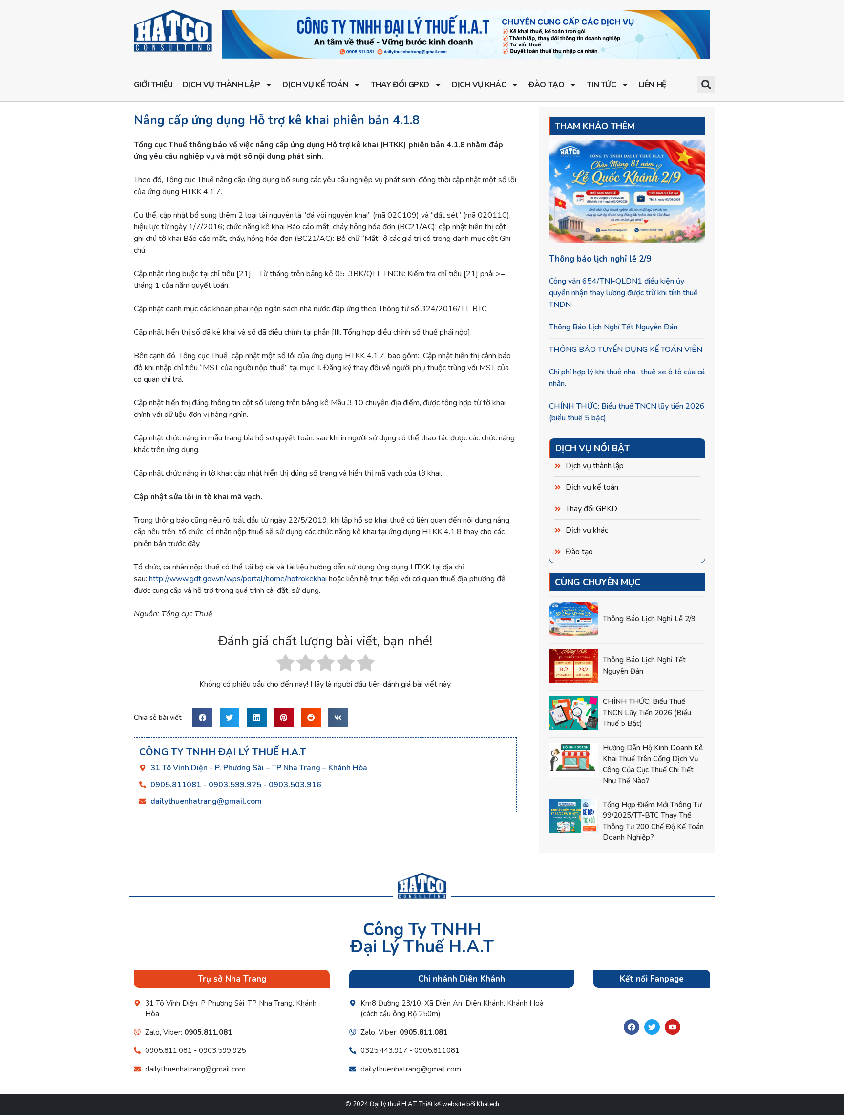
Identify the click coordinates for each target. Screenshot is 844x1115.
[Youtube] (672, 1027)
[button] (706, 84)
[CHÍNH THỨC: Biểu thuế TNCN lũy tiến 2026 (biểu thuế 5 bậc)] (573, 713)
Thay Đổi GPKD (400, 84)
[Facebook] (631, 1027)
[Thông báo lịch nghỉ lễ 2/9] (573, 619)
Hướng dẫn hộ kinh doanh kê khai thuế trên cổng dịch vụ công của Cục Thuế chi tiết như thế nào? (653, 764)
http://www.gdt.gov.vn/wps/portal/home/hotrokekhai (238, 578)
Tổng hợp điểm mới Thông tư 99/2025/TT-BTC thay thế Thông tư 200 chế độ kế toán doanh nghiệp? (653, 821)
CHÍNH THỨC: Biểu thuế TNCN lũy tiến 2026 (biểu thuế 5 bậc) (627, 412)
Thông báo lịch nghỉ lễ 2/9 (600, 258)
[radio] (285, 664)
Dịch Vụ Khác (479, 84)
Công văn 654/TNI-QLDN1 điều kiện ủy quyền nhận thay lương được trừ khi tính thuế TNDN (623, 293)
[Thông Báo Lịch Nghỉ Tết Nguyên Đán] (573, 666)
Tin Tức (601, 84)
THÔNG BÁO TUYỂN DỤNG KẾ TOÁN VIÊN (625, 349)
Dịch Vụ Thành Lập (221, 84)
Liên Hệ (653, 84)
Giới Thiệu (153, 84)
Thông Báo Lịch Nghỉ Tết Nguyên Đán (613, 327)
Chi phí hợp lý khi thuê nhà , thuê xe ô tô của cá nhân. (627, 378)
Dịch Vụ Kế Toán (315, 84)
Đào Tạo (546, 84)
